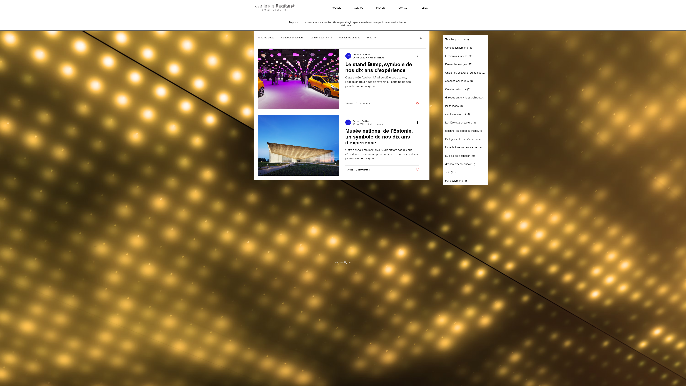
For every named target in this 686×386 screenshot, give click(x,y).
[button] (421, 38)
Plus (369, 37)
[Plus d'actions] (419, 56)
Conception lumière (292, 37)
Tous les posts (266, 37)
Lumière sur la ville (321, 37)
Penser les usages (349, 37)
